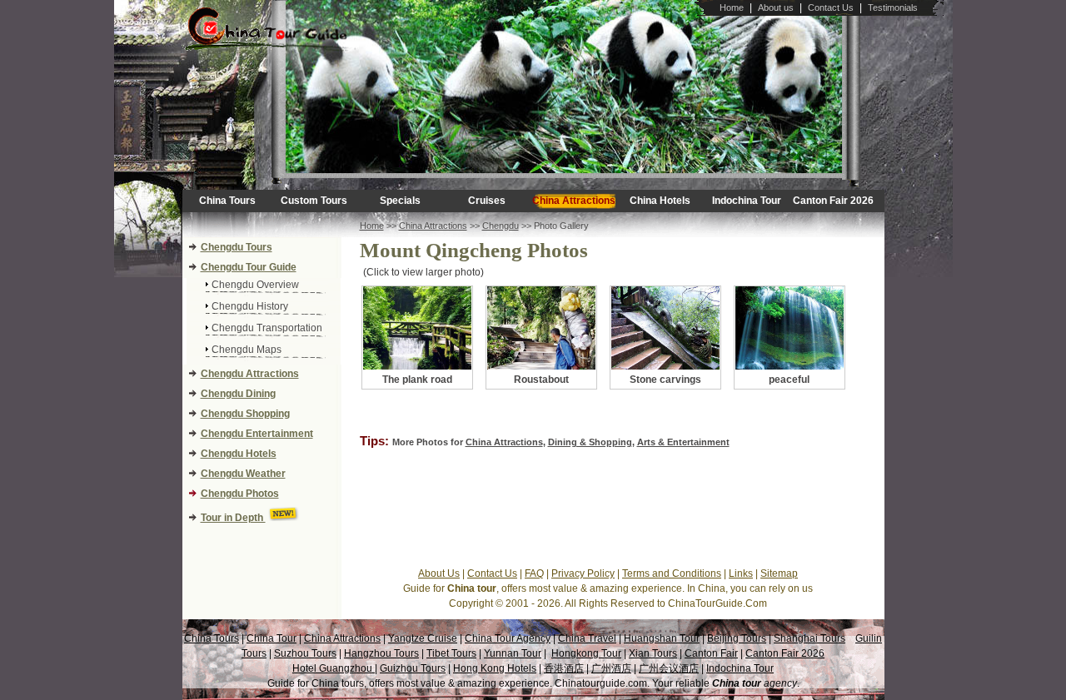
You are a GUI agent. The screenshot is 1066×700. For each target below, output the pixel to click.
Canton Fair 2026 (833, 200)
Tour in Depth (233, 518)
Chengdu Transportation (267, 328)
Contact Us (831, 7)
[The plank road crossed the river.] (417, 366)
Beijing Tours (736, 638)
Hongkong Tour (586, 653)
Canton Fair (711, 653)
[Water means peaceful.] (789, 366)
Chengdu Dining (238, 394)
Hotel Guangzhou (333, 668)
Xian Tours (653, 653)
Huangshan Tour (662, 638)
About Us (439, 573)
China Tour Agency (507, 638)
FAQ (534, 573)
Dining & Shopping (590, 442)
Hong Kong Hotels (494, 668)
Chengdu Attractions (250, 374)
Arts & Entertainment (683, 442)
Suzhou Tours (305, 653)
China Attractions (573, 200)
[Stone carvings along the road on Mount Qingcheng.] (665, 366)
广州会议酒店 (669, 668)
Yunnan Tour (512, 653)
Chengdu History (250, 306)
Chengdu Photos (240, 493)
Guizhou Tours (413, 668)
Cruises (487, 200)
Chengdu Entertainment (257, 433)
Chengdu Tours (236, 247)
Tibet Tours (451, 653)
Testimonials (893, 7)
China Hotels (660, 200)
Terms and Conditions (671, 573)
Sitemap (779, 573)
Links (741, 573)
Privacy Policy (583, 573)
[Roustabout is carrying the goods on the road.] (541, 366)
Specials (400, 200)
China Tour (271, 638)
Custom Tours (314, 200)
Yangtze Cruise (422, 638)
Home (732, 7)
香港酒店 (564, 668)
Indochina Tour (746, 200)
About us (776, 7)
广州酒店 (611, 668)
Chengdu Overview (255, 284)
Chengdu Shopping (245, 414)
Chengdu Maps (246, 349)
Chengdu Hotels (238, 453)
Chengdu (500, 226)
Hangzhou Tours (381, 653)
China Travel (587, 638)
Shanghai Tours (809, 638)
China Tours (227, 200)
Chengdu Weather (243, 473)
